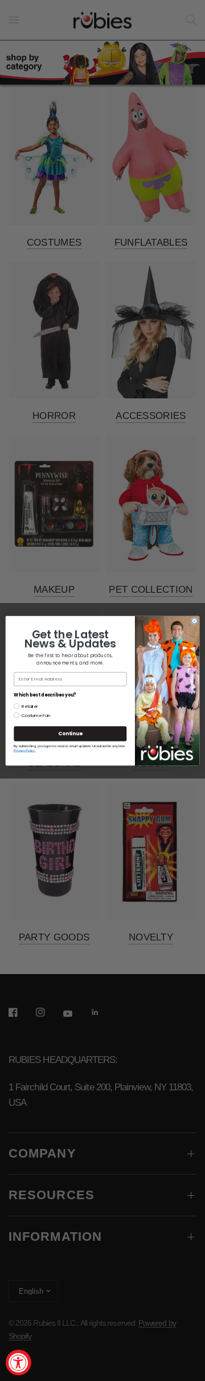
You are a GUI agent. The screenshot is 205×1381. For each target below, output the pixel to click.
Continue (70, 733)
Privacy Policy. (24, 750)
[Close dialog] (195, 621)
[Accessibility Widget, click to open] (18, 1362)
